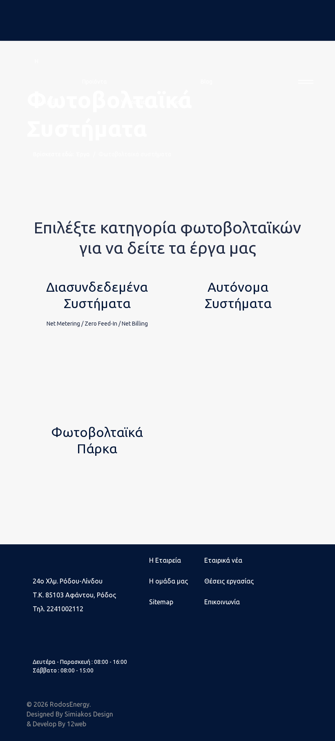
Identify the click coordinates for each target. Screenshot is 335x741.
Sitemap (161, 602)
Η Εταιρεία (165, 560)
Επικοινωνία (222, 602)
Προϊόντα (94, 81)
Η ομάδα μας (168, 581)
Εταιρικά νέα (223, 560)
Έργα (174, 102)
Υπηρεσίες (134, 102)
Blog (206, 81)
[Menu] (303, 82)
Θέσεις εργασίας (229, 581)
